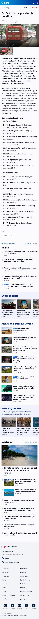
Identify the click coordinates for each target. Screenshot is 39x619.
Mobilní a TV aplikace (8, 595)
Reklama (23, 572)
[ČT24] (5, 3)
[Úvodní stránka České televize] (9, 546)
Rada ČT (23, 584)
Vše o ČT (4, 599)
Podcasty (4, 584)
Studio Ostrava (25, 580)
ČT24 (3, 20)
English (4, 615)
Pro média (23, 568)
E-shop (4, 591)
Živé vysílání (5, 572)
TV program (5, 568)
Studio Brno (24, 576)
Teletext (4, 580)
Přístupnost (23, 615)
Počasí (4, 588)
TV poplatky (5, 576)
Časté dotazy (24, 595)
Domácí (5, 235)
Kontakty (23, 599)
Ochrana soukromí (13, 615)
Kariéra (22, 588)
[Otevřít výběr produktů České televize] (37, 2)
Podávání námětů (26, 591)
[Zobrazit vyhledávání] (33, 2)
